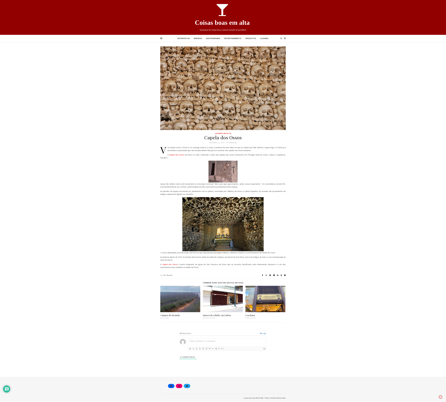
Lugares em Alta (223, 133)
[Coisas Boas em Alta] (223, 17)
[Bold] (190, 348)
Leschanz (250, 315)
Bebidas (198, 38)
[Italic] (193, 348)
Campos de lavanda (170, 315)
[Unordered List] (206, 348)
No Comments (231, 142)
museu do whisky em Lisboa (217, 315)
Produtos (251, 38)
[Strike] (200, 348)
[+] (222, 348)
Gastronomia (213, 38)
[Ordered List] (203, 348)
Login (264, 333)
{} (219, 348)
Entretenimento (232, 38)
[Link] (216, 348)
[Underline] (196, 348)
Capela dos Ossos (176, 155)
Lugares (264, 38)
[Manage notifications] (440, 397)
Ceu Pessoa (167, 275)
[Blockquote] (209, 348)
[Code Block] (213, 348)
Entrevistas (183, 38)
